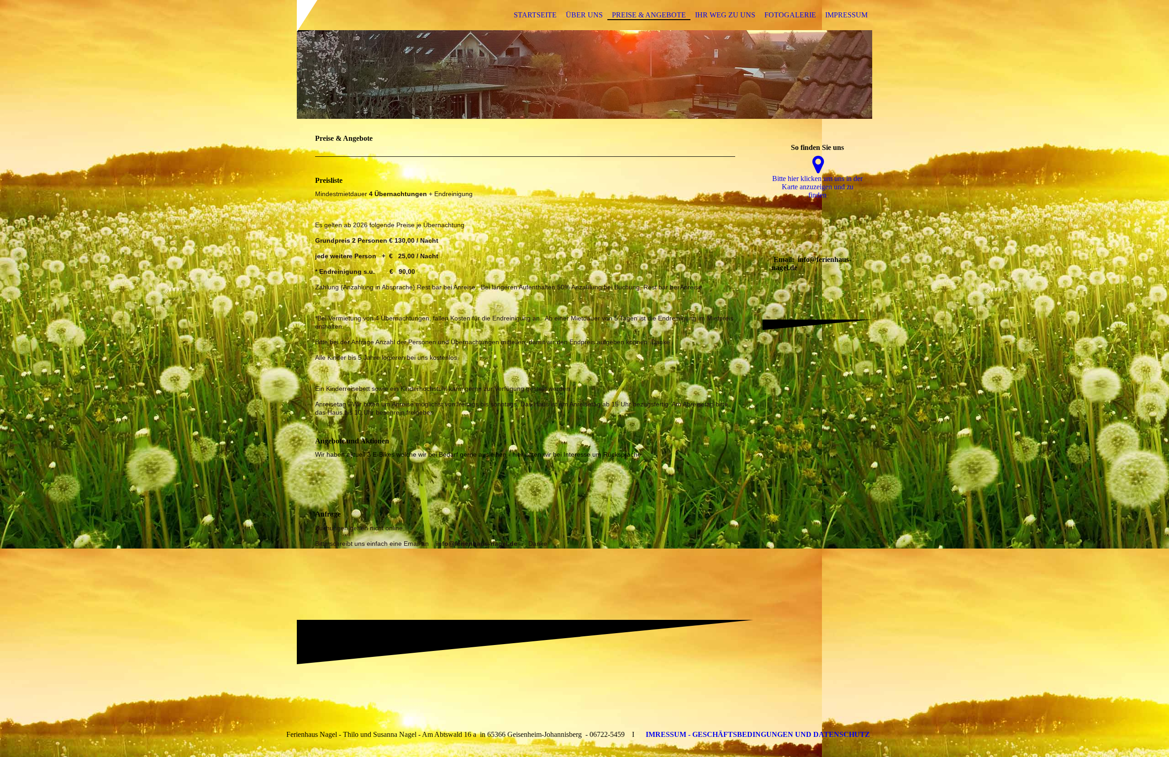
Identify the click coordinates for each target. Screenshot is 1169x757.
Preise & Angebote (649, 15)
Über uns (584, 15)
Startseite (535, 15)
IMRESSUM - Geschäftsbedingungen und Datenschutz (758, 734)
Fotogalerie (790, 15)
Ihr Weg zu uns (725, 15)
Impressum (846, 15)
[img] (584, 74)
